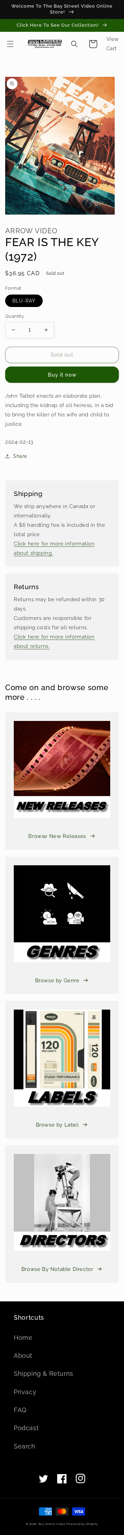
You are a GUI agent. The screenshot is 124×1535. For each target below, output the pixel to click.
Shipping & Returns (43, 1373)
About (23, 1355)
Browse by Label (57, 1125)
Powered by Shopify (82, 1524)
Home (23, 1337)
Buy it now (62, 375)
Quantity (14, 316)
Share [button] (20, 456)
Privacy (25, 1392)
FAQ (20, 1410)
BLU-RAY (23, 301)
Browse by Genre (57, 980)
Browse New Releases (57, 836)
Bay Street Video (52, 1524)
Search (24, 1446)
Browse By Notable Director (57, 1269)
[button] (10, 44)
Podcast (26, 1428)
